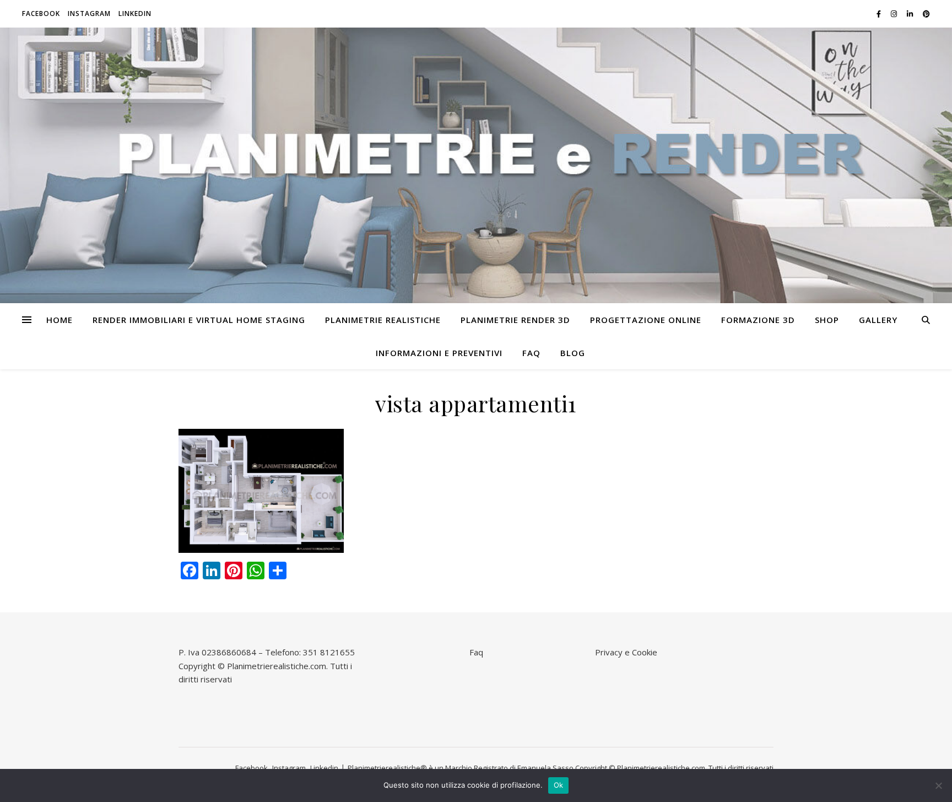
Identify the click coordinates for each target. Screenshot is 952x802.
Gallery (878, 319)
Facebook (41, 13)
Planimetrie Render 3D (515, 319)
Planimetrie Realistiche (383, 319)
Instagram (89, 13)
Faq (531, 352)
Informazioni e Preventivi (439, 352)
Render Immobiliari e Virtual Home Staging (199, 319)
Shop (827, 319)
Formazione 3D (758, 319)
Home (59, 319)
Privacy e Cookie (626, 652)
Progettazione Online (645, 319)
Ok (559, 785)
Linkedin (135, 13)
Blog (572, 352)
